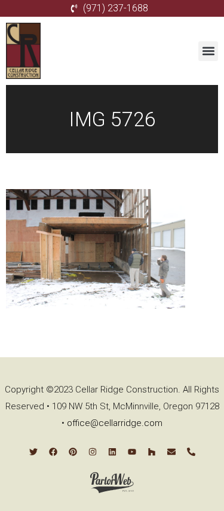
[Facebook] (53, 451)
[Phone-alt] (191, 451)
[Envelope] (171, 451)
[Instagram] (92, 451)
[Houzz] (151, 451)
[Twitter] (33, 451)
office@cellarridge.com (114, 423)
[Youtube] (132, 451)
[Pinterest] (73, 451)
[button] (208, 51)
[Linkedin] (112, 451)
